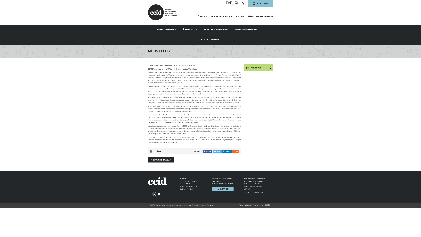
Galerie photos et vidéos (222, 184)
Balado (240, 16)
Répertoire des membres (260, 16)
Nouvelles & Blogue (221, 16)
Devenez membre (165, 29)
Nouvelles (216, 181)
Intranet (224, 189)
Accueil (183, 179)
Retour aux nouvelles (161, 160)
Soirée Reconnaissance (189, 186)
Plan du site (211, 205)
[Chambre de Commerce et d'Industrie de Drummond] (162, 12)
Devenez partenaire (245, 29)
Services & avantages (215, 29)
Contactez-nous (210, 39)
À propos (202, 16)
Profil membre (262, 3)
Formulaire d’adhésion (189, 181)
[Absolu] (248, 205)
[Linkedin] (231, 3)
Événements (189, 29)
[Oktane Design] (268, 205)
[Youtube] (236, 3)
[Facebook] (227, 3)
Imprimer (157, 151)
